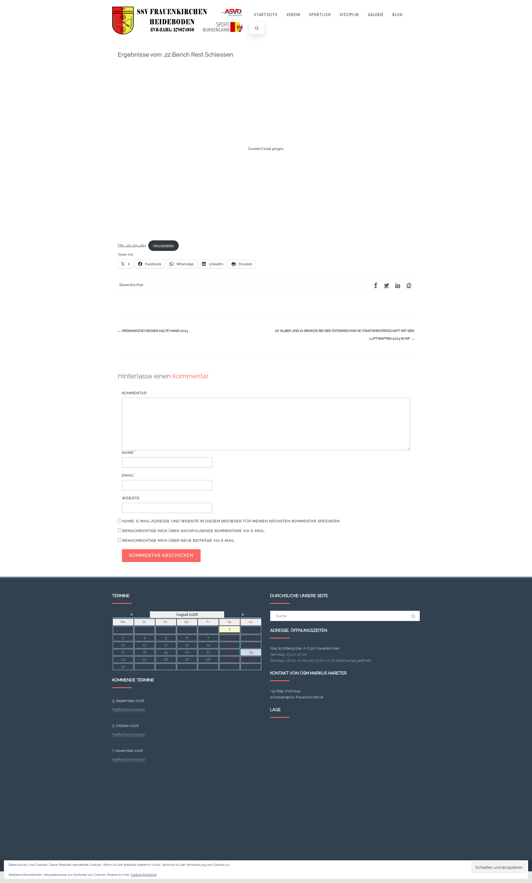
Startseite (266, 14)
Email (128, 475)
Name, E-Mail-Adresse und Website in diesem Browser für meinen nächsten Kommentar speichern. (231, 521)
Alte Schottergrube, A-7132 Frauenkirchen (305, 648)
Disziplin (349, 14)
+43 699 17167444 (285, 691)
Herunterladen (163, 245)
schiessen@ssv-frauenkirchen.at (296, 697)
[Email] (408, 285)
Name (128, 452)
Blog (397, 14)
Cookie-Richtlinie (144, 875)
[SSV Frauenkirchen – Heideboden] (179, 39)
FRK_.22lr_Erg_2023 (132, 245)
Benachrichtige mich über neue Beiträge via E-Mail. (179, 540)
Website (131, 498)
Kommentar (134, 393)
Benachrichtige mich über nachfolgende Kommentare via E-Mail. (193, 531)
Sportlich (320, 14)
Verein (293, 14)
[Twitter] (386, 285)
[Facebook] (375, 285)
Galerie (375, 14)
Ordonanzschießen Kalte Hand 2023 (153, 331)
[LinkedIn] (397, 285)
